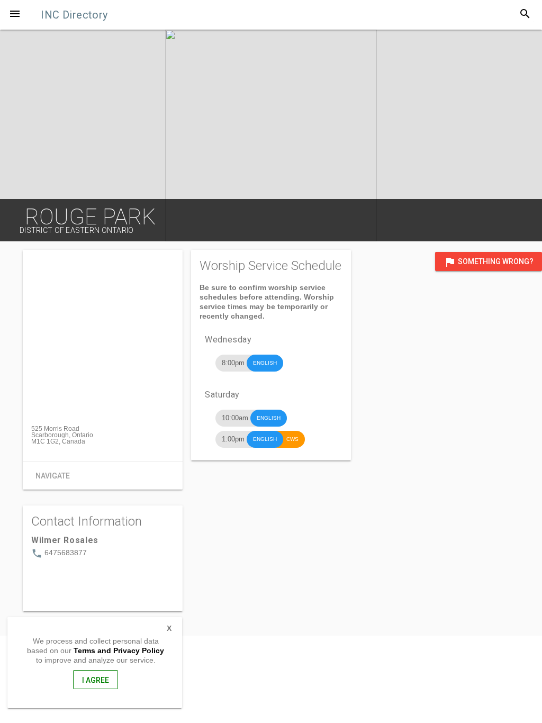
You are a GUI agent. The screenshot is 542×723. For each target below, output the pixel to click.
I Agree (95, 680)
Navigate (52, 476)
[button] (15, 15)
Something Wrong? (489, 262)
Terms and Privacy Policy (119, 650)
